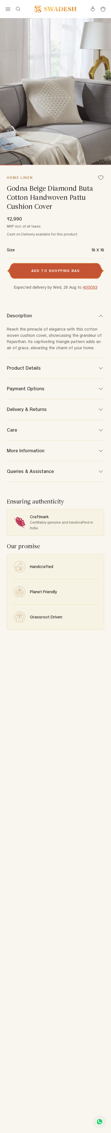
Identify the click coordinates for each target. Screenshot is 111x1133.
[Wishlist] (100, 178)
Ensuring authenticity (35, 501)
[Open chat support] (99, 1121)
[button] (55, 271)
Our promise (23, 546)
